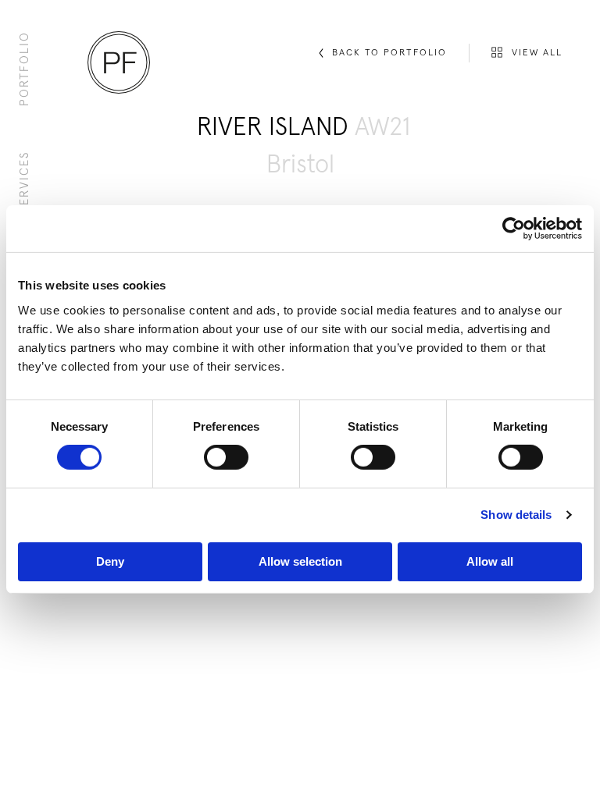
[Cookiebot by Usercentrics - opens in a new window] (513, 228)
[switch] (226, 457)
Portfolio (24, 68)
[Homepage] (119, 62)
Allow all (489, 561)
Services (24, 182)
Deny (110, 561)
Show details (516, 514)
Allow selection (300, 561)
